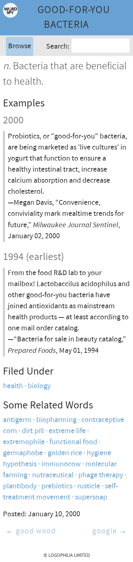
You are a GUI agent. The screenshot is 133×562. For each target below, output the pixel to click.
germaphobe (23, 453)
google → (109, 531)
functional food (73, 442)
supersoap (91, 497)
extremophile (24, 442)
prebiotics (56, 486)
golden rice (65, 453)
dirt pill (33, 431)
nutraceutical (53, 475)
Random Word (29, 72)
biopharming (56, 420)
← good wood (31, 531)
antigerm (17, 420)
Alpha (16, 50)
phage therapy (100, 475)
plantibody (20, 486)
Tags (14, 61)
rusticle (88, 486)
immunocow (61, 464)
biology (39, 386)
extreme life (67, 431)
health (13, 386)
